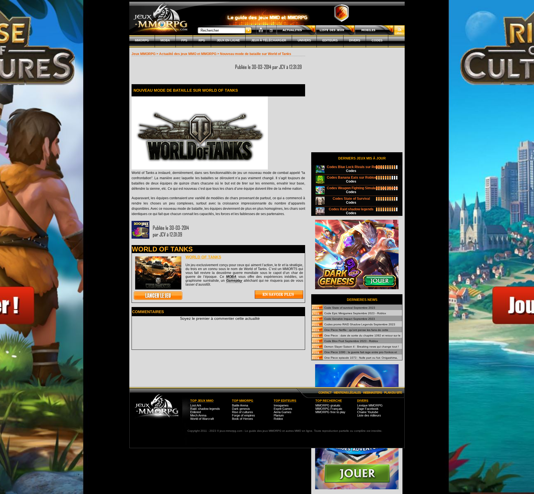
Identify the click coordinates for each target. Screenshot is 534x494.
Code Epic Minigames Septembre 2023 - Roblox (355, 313)
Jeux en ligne (228, 40)
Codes (377, 40)
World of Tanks (203, 257)
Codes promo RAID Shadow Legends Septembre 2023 (359, 324)
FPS (184, 40)
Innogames (281, 405)
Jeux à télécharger (268, 40)
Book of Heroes (242, 418)
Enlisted (195, 412)
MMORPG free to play (330, 412)
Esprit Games (283, 408)
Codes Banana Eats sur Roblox (351, 177)
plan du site (393, 392)
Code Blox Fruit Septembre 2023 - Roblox (351, 341)
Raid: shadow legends (205, 408)
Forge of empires (243, 415)
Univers (304, 40)
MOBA (165, 40)
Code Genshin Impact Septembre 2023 (349, 318)
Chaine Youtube (367, 412)
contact (325, 392)
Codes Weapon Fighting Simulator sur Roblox (362, 188)
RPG (202, 40)
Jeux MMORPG (143, 54)
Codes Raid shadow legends (351, 209)
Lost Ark (195, 405)
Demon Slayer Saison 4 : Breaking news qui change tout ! (361, 346)
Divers (354, 40)
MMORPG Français (328, 408)
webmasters (372, 392)
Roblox (278, 418)
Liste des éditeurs (369, 415)
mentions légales (347, 392)
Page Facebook (368, 408)
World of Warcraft (202, 418)
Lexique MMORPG (370, 405)
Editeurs (330, 40)
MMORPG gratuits (327, 405)
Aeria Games (282, 412)
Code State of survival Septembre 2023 (349, 307)
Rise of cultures (242, 412)
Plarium (279, 415)
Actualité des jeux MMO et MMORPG (187, 54)
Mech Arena (198, 415)
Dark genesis (241, 408)
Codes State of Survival (351, 199)
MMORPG (142, 40)
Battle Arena (240, 405)
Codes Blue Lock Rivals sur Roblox (355, 167)
